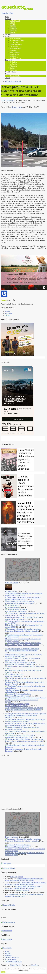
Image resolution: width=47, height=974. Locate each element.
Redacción (16, 107)
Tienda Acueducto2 (12, 957)
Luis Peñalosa (14, 54)
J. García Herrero (16, 44)
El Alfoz (12, 25)
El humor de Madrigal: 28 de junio (17, 696)
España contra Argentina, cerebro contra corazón (22, 645)
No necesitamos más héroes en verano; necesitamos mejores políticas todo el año (23, 598)
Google (7, 311)
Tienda (7, 78)
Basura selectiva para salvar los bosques (19, 603)
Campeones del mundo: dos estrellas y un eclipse (22, 631)
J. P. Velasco (14, 46)
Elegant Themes (15, 965)
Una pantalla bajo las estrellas (15, 611)
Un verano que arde (12, 607)
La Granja (13, 64)
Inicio (7, 17)
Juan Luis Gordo (15, 58)
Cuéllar (12, 68)
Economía (13, 29)
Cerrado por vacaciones (13, 676)
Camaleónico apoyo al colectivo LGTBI (19, 737)
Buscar (7, 74)
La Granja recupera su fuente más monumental (21, 651)
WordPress (35, 965)
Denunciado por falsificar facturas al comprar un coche (24, 741)
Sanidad (12, 32)
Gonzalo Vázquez (16, 38)
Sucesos (8, 34)
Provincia (8, 60)
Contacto (8, 955)
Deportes (13, 27)
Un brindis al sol (11, 592)
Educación (13, 30)
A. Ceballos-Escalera (17, 40)
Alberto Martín (15, 52)
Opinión (8, 36)
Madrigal (13, 56)
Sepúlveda (13, 70)
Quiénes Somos (10, 959)
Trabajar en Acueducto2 (13, 961)
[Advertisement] (23, 782)
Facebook (8, 313)
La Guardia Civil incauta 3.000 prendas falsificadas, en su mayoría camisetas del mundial (25, 724)
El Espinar (13, 62)
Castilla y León (15, 21)
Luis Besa (13, 50)
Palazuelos (13, 66)
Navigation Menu (7, 13)
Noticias (8, 19)
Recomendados (15, 76)
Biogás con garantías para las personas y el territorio (23, 710)
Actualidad (10, 100)
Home (3, 100)
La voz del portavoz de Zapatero (16, 706)
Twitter (7, 315)
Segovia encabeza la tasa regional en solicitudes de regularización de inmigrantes (22, 659)
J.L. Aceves (14, 42)
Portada (7, 953)
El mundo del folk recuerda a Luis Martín (19, 664)
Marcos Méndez (15, 48)
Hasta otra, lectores (11, 583)
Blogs (7, 951)
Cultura (12, 23)
